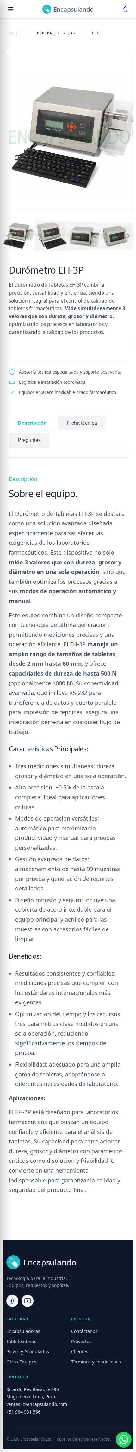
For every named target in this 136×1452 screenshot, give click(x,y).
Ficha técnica (82, 423)
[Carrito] (125, 9)
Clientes (79, 1352)
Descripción (32, 423)
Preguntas (29, 440)
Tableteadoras (21, 1341)
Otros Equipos (21, 1362)
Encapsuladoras (23, 1331)
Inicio (16, 33)
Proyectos (81, 1341)
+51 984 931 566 (23, 1412)
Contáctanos (84, 1331)
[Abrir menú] (10, 9)
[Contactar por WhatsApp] (124, 1440)
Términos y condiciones (96, 1362)
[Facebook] (12, 1301)
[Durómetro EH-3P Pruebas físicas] (68, 131)
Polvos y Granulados (27, 1352)
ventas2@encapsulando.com (36, 1404)
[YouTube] (28, 1301)
